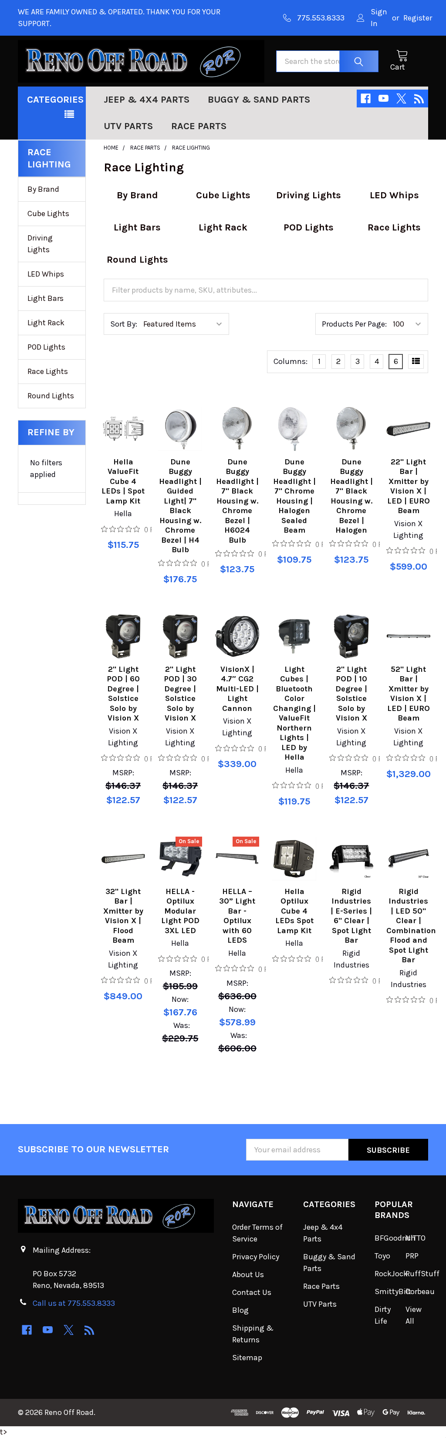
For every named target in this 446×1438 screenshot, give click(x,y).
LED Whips (45, 274)
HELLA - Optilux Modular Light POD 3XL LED (180, 911)
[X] (401, 98)
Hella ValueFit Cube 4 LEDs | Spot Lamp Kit (123, 481)
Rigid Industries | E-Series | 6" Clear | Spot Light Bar (351, 916)
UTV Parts (128, 126)
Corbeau (420, 1291)
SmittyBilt (393, 1291)
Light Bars (45, 298)
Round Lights (50, 395)
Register (417, 18)
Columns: (290, 361)
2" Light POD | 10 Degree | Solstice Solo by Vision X (351, 693)
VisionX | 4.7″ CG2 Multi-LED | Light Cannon (237, 688)
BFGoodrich (395, 1238)
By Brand (43, 189)
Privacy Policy (255, 1256)
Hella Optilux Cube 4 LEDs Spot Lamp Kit (294, 911)
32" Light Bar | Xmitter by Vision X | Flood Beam (123, 916)
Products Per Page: (354, 324)
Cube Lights (48, 213)
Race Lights (47, 371)
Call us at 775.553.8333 (74, 1303)
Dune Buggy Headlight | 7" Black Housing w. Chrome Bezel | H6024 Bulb (237, 501)
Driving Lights (40, 243)
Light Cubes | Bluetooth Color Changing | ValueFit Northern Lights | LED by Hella (294, 713)
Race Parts (198, 126)
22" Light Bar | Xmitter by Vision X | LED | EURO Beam (408, 486)
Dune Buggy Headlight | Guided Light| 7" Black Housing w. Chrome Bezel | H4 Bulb (180, 506)
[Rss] (419, 98)
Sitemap (247, 1357)
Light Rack (45, 322)
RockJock (391, 1273)
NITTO (415, 1238)
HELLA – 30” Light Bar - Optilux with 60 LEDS (237, 916)
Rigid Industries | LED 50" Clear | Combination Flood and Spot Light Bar (411, 926)
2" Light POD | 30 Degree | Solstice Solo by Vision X (180, 693)
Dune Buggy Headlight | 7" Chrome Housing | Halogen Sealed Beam (294, 496)
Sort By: (123, 324)
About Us (248, 1274)
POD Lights (46, 347)
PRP (412, 1256)
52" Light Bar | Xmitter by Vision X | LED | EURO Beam (408, 693)
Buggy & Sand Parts (259, 99)
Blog (240, 1310)
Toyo (382, 1256)
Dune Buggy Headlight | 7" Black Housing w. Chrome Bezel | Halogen (351, 496)
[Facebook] (366, 98)
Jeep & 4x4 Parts (146, 99)
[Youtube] (383, 98)
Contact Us (251, 1292)
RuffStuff (422, 1273)
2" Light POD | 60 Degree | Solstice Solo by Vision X (123, 693)
